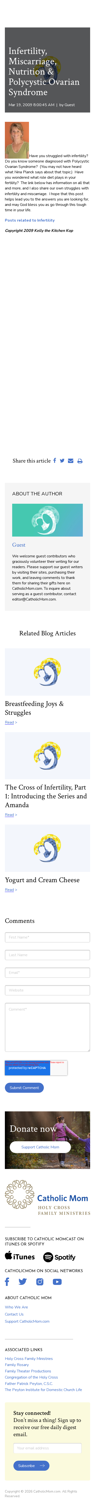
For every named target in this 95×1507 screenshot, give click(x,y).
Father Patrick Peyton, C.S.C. (29, 1383)
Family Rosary (17, 1365)
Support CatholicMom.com (27, 1321)
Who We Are (16, 1307)
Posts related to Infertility (30, 220)
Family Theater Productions (28, 1371)
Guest (70, 105)
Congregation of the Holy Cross (31, 1377)
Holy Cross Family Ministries (29, 1358)
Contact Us (14, 1314)
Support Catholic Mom (40, 1147)
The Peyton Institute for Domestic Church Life (43, 1390)
